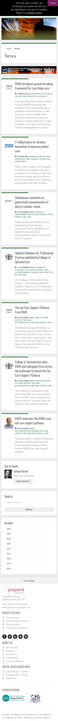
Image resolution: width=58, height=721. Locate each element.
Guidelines (11, 678)
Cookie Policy (12, 617)
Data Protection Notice (17, 621)
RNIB (37, 318)
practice (32, 96)
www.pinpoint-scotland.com (16, 607)
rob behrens (33, 214)
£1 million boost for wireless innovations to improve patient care (32, 146)
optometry (36, 94)
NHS (36, 157)
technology (44, 159)
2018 (9, 569)
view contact (23, 481)
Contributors (12, 657)
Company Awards (14, 661)
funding (34, 159)
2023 (9, 544)
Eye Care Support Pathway (27, 383)
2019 (9, 564)
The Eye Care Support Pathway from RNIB (32, 309)
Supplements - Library (17, 675)
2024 (9, 539)
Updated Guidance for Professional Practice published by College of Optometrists (34, 257)
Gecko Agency (43, 717)
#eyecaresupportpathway (27, 323)
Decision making (22, 272)
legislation (30, 270)
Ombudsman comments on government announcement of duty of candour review (31, 202)
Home (8, 49)
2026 (9, 529)
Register (10, 651)
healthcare (20, 161)
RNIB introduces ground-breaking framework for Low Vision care (34, 85)
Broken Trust (46, 214)
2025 (9, 534)
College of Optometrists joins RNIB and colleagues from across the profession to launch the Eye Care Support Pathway (33, 368)
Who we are (12, 647)
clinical (34, 272)
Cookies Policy (34, 12)
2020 (9, 559)
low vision (47, 94)
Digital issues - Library (17, 671)
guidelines (41, 96)
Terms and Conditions (17, 628)
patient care (21, 96)
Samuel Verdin (20, 471)
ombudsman (20, 214)
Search (29, 510)
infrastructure (22, 159)
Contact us (11, 654)
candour (39, 212)
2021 (9, 554)
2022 (9, 549)
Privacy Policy (13, 624)
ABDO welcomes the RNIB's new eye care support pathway (33, 420)
